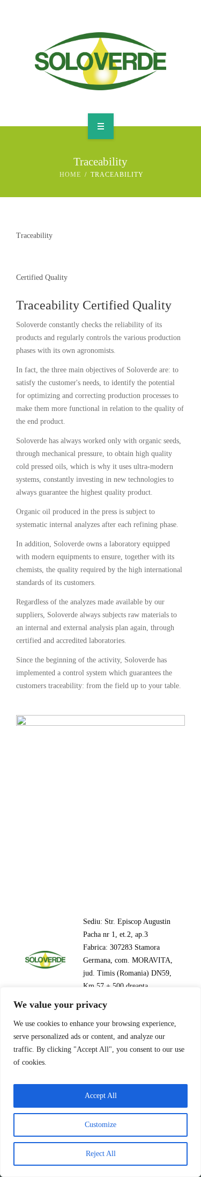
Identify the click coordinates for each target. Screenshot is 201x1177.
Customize (100, 1125)
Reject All (101, 1154)
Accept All (101, 1096)
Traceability (47, 305)
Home (70, 174)
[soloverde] (100, 61)
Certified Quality (127, 305)
